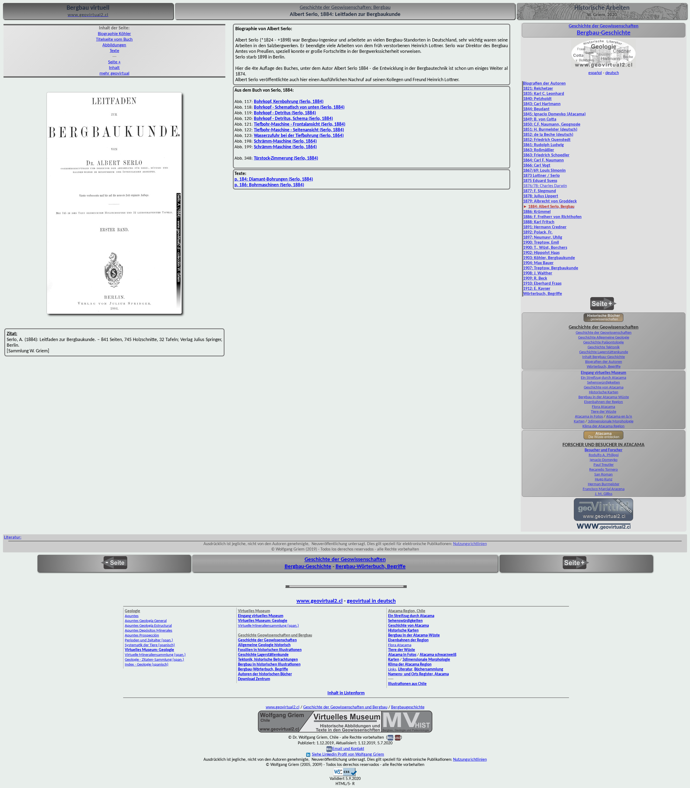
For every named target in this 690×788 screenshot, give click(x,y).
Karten (579, 421)
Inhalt (114, 68)
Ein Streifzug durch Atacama (603, 378)
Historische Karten (603, 392)
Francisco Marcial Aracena (604, 489)
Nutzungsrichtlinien (470, 544)
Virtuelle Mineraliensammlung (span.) (268, 626)
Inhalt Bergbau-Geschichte (603, 357)
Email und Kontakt (348, 749)
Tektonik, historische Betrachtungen (268, 660)
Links (392, 669)
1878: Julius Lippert (540, 196)
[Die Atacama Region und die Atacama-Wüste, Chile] (603, 438)
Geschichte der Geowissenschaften (604, 333)
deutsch (612, 73)
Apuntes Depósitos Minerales (148, 631)
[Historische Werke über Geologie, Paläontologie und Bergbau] (603, 321)
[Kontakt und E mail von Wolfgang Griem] (390, 737)
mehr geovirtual (114, 73)
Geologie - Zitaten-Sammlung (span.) (154, 660)
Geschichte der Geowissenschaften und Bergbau (345, 707)
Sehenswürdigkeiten (603, 383)
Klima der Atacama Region (603, 426)
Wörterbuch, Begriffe (603, 367)
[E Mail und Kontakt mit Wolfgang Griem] (329, 749)
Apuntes (132, 616)
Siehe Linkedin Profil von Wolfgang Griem (348, 754)
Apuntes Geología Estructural (148, 626)
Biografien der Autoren (544, 83)
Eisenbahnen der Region (603, 402)
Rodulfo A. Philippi (604, 455)
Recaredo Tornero (603, 470)
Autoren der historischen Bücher (265, 674)
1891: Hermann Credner (545, 227)
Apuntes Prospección (142, 636)
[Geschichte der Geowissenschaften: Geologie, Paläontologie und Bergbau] (603, 68)
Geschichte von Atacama (603, 388)
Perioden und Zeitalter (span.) (149, 640)
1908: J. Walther (537, 273)
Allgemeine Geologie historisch (264, 645)
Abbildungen (114, 45)
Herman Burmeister (603, 484)
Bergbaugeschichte (408, 707)
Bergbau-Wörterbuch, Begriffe (371, 566)
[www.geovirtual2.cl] (603, 529)
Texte (114, 51)
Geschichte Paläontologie (603, 342)
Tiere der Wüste (603, 412)
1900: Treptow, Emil (541, 242)
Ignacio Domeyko (603, 460)
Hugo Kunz (603, 479)
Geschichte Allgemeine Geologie (603, 338)
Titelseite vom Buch (114, 39)
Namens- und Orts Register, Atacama (418, 674)
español (595, 73)
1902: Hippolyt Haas (541, 253)
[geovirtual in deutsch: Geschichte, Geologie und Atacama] (603, 520)
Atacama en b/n (619, 417)
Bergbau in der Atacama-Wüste (603, 397)
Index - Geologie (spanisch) (146, 665)
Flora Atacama (603, 407)
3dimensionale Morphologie (610, 421)
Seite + (114, 62)
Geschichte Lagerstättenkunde (603, 352)
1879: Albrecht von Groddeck (550, 201)
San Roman (603, 475)
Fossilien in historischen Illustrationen (270, 650)
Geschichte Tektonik (604, 347)
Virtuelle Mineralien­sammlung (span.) (155, 655)
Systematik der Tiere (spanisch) (150, 645)
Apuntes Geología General (146, 621)
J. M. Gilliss (603, 494)
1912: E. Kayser (536, 289)
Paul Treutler (604, 465)
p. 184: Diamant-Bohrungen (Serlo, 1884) (273, 179)
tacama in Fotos (590, 417)
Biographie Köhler (114, 34)
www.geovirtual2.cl (319, 601)
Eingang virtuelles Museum (603, 373)
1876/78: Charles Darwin (545, 186)
